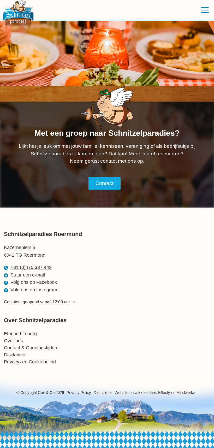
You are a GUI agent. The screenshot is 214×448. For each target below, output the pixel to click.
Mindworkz (185, 392)
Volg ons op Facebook (33, 282)
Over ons (13, 340)
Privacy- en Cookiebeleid (30, 361)
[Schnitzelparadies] (20, 13)
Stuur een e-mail (27, 275)
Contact (105, 183)
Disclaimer (15, 354)
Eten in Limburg (20, 333)
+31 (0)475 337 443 (31, 267)
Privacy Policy (79, 392)
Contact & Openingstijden (30, 347)
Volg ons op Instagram (33, 289)
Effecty (164, 392)
